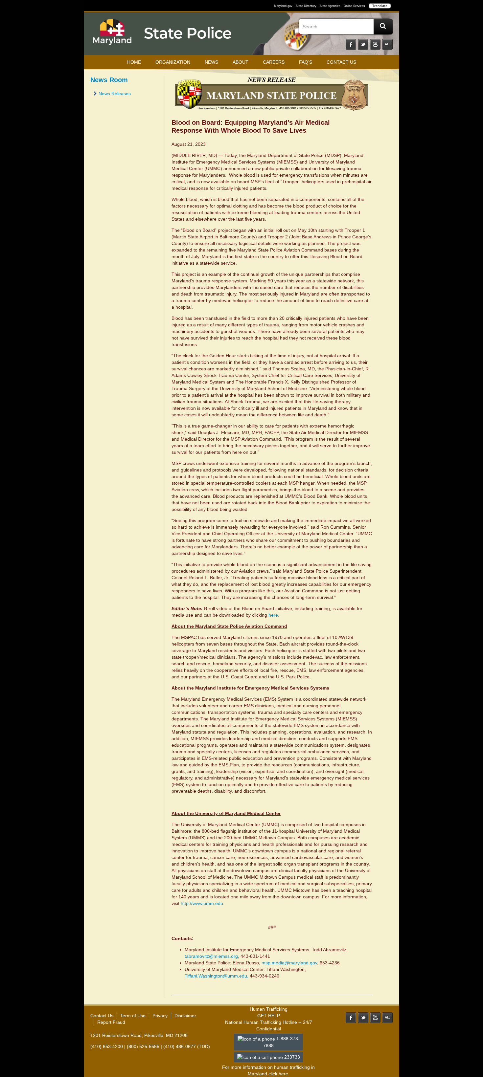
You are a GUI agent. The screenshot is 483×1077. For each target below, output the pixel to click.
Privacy (160, 1015)
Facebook (351, 44)
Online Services (354, 6)
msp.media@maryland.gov (289, 962)
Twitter (363, 44)
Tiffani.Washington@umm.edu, (217, 975)
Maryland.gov (283, 6)
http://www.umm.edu (201, 903)
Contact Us (341, 62)
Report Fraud (111, 1022)
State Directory (306, 6)
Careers (274, 62)
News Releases (115, 93)
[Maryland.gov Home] (112, 35)
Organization (172, 62)
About (240, 62)
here (283, 1073)
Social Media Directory (387, 44)
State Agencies (330, 6)
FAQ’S (305, 62)
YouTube (375, 44)
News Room (109, 79)
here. (273, 615)
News (211, 62)
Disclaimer (185, 1015)
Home (134, 62)
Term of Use (133, 1015)
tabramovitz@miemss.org (211, 956)
